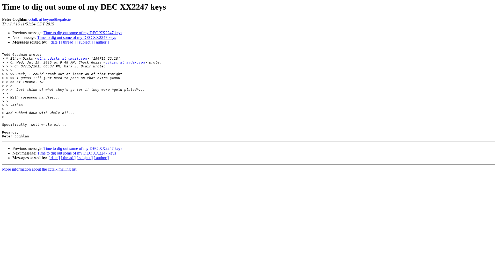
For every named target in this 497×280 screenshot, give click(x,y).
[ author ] (101, 42)
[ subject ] (85, 42)
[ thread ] (68, 42)
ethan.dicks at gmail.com (62, 58)
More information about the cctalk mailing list (39, 169)
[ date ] (54, 42)
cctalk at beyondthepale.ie (49, 19)
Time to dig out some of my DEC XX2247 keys (82, 33)
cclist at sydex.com (125, 62)
